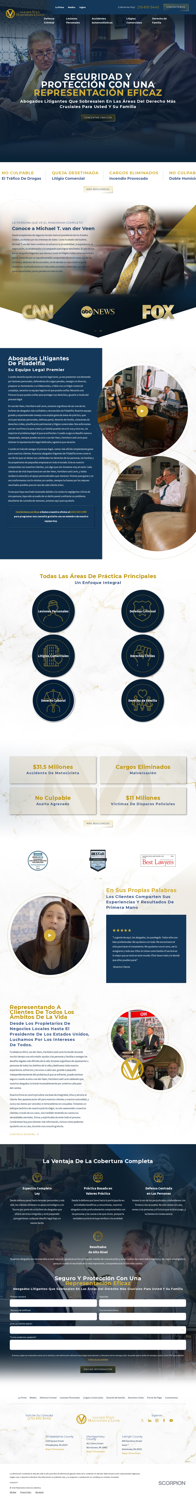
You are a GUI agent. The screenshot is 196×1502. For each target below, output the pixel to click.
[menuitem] (13, 1492)
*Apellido (103, 1296)
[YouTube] (171, 1420)
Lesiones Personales (70, 1397)
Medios (71, 7)
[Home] (25, 13)
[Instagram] (156, 1420)
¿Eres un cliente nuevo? (21, 1323)
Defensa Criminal (48, 1397)
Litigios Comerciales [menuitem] (134, 20)
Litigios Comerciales (93, 1397)
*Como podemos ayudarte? (23, 1337)
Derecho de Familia (115, 1397)
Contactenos (171, 1397)
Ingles (82, 7)
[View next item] (100, 331)
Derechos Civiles (136, 1397)
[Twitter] (142, 1420)
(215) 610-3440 (39, 1418)
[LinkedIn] (149, 1420)
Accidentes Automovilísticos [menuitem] (102, 20)
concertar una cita (98, 117)
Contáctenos (175, 7)
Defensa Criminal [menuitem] (49, 20)
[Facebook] (164, 1420)
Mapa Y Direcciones (54, 1449)
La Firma (59, 7)
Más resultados (98, 189)
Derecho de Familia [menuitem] (159, 20)
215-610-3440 (148, 7)
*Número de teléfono (20, 1310)
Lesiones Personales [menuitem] (73, 20)
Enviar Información (98, 1369)
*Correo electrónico (109, 1310)
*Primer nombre (18, 1296)
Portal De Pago (154, 1397)
